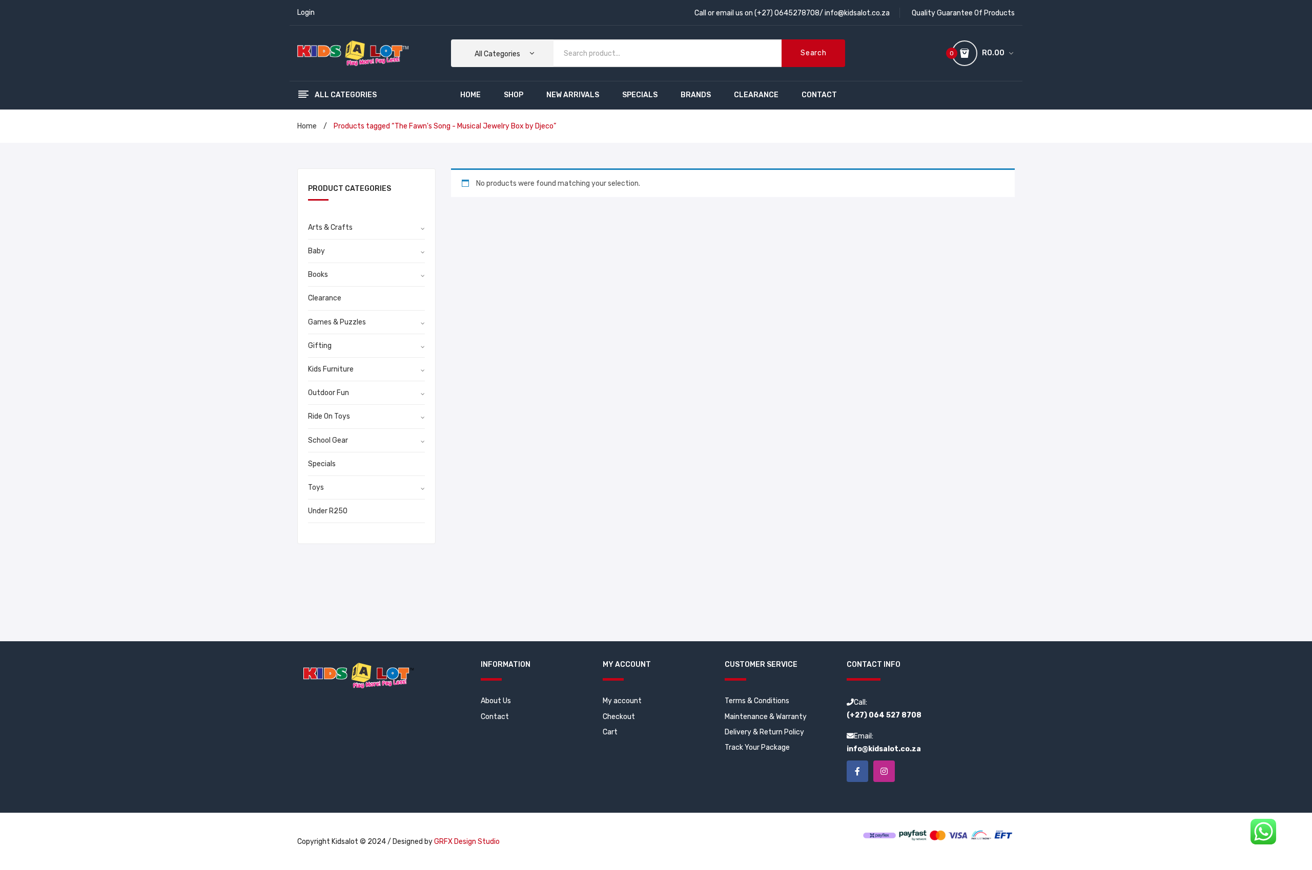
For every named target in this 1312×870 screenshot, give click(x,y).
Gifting (320, 345)
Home (307, 126)
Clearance (324, 298)
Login (306, 12)
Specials (322, 464)
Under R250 (327, 511)
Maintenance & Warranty (766, 716)
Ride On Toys (329, 416)
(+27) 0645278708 (786, 13)
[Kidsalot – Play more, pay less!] (352, 53)
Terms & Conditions (757, 701)
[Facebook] (857, 771)
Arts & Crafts (330, 227)
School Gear (328, 440)
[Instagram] (884, 771)
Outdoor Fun (328, 392)
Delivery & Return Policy (764, 732)
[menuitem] (470, 95)
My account (622, 701)
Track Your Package (757, 747)
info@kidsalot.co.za (857, 13)
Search (813, 53)
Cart (610, 732)
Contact (495, 716)
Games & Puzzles (337, 322)
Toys (316, 487)
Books (318, 274)
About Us (496, 701)
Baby (316, 251)
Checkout (619, 716)
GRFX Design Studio (467, 841)
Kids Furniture (331, 369)
